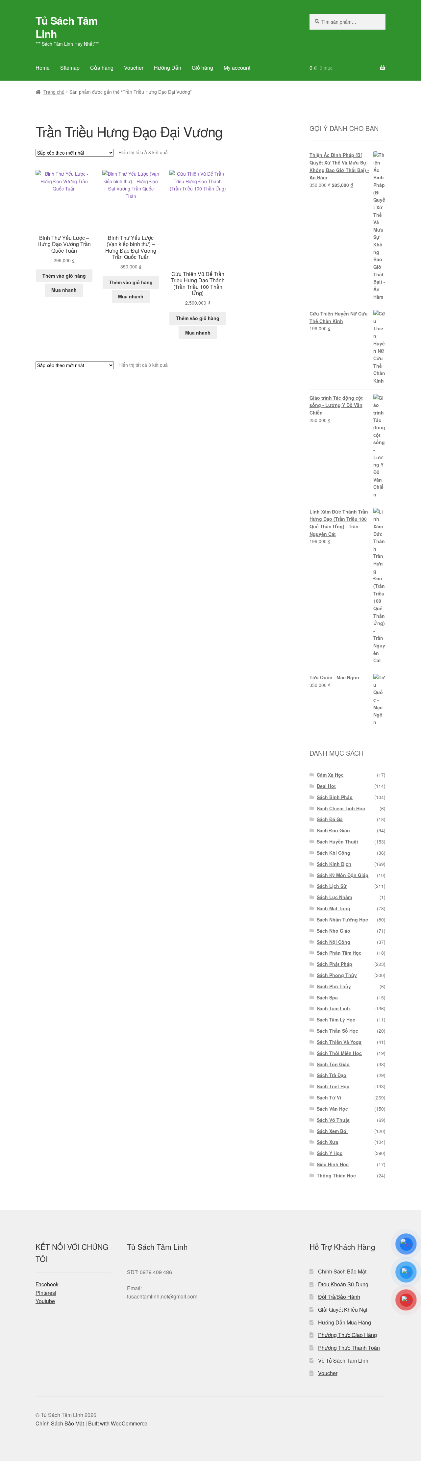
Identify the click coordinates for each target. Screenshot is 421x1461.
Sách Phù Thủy (334, 986)
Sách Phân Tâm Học (339, 952)
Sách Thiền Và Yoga (339, 1042)
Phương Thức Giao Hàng (347, 1335)
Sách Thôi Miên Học (339, 1053)
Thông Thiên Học (336, 1175)
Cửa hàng (101, 67)
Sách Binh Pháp (335, 797)
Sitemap (70, 67)
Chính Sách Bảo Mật (342, 1271)
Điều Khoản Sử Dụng (343, 1284)
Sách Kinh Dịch (334, 864)
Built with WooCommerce (117, 1423)
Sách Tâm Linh (333, 1008)
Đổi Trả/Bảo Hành (339, 1296)
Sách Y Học (329, 1153)
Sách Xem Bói (332, 1131)
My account (237, 67)
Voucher (133, 67)
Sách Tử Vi (329, 1097)
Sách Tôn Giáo (333, 1064)
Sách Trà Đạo (331, 1075)
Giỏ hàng (202, 67)
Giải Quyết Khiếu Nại (342, 1309)
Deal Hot (326, 786)
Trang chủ (53, 91)
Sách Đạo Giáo (333, 830)
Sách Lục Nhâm (334, 897)
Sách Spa (327, 997)
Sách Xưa (327, 1142)
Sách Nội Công (333, 942)
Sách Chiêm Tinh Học (341, 808)
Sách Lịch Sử (332, 886)
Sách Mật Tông (333, 908)
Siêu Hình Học (333, 1164)
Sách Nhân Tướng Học (342, 919)
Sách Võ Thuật (333, 1120)
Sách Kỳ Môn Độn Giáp (342, 875)
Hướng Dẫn (167, 67)
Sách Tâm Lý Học (336, 1019)
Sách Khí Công (333, 852)
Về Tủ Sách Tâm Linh (343, 1360)
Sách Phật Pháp (334, 964)
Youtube (45, 1301)
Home (43, 67)
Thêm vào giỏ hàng (64, 275)
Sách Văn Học (332, 1108)
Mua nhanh (64, 290)
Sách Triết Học (333, 1086)
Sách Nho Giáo (333, 930)
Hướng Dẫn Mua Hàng (344, 1322)
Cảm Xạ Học (330, 774)
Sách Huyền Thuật (337, 841)
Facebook (47, 1284)
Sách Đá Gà (330, 819)
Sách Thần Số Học (337, 1030)
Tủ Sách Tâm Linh (66, 27)
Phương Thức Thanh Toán (349, 1347)
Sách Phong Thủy (337, 975)
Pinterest (46, 1293)
